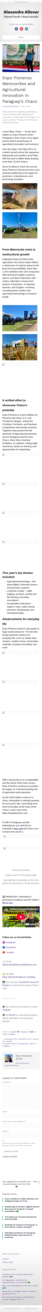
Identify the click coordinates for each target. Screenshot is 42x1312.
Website (5, 1131)
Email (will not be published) (14, 1121)
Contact (5, 1259)
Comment (7, 1082)
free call (18, 828)
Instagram (11, 942)
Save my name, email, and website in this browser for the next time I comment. (18, 1144)
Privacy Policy (7, 1262)
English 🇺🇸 (14, 1032)
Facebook (11, 947)
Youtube (10, 952)
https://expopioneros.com (15, 813)
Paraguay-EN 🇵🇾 (26, 1032)
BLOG (12, 1015)
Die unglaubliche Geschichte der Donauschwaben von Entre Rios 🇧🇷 (17, 1184)
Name (5, 1112)
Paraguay (11, 1034)
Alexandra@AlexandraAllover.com (19, 964)
